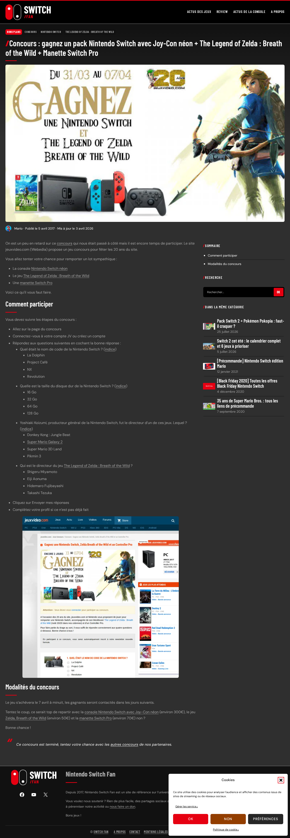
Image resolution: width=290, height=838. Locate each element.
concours (64, 243)
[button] (281, 780)
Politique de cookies (226, 829)
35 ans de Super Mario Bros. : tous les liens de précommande (247, 403)
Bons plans (13, 31)
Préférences (265, 819)
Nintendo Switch (51, 31)
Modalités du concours (224, 264)
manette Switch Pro (36, 282)
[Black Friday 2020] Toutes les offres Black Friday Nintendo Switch (247, 383)
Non (228, 819)
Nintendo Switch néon (49, 268)
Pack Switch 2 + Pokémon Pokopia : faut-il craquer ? (250, 323)
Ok (190, 819)
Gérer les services (186, 806)
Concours (30, 31)
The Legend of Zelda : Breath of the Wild (89, 31)
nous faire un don (122, 806)
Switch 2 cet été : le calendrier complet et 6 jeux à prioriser (249, 343)
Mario (18, 228)
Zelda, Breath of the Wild (25, 718)
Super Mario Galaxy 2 (45, 441)
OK (278, 292)
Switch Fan (101, 832)
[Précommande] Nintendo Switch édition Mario (250, 363)
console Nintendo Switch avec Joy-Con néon (122, 712)
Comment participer (222, 256)
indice (110, 349)
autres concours (124, 744)
